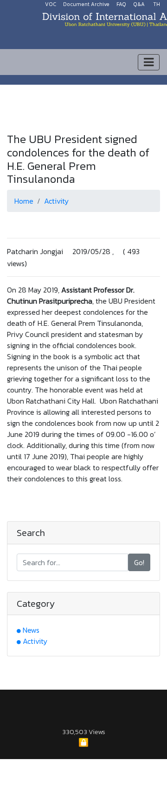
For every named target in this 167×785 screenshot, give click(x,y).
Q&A (139, 4)
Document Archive (86, 4)
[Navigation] (149, 62)
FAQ (121, 4)
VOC (50, 4)
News (31, 629)
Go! (139, 562)
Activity (56, 200)
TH (156, 4)
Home (23, 200)
